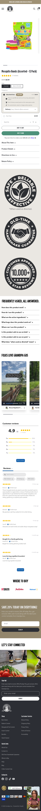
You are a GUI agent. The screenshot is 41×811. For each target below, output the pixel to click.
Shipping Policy (25, 723)
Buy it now (20, 133)
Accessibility (24, 734)
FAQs (3, 762)
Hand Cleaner (5, 738)
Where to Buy (5, 758)
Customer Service (26, 716)
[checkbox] (30, 479)
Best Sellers (5, 720)
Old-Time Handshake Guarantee (10, 754)
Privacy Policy (25, 727)
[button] (20, 438)
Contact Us (5, 751)
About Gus (4, 747)
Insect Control (5, 731)
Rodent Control (6, 723)
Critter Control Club (7, 769)
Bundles (4, 734)
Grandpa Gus (8, 806)
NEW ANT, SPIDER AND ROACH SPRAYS (20, 2)
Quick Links (5, 744)
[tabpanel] (20, 523)
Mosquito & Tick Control (8, 727)
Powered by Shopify (18, 806)
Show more (20, 569)
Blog (3, 765)
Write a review (20, 460)
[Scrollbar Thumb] (5, 65)
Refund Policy (25, 720)
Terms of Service (25, 731)
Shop (3, 716)
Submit (20, 699)
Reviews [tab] (8, 468)
